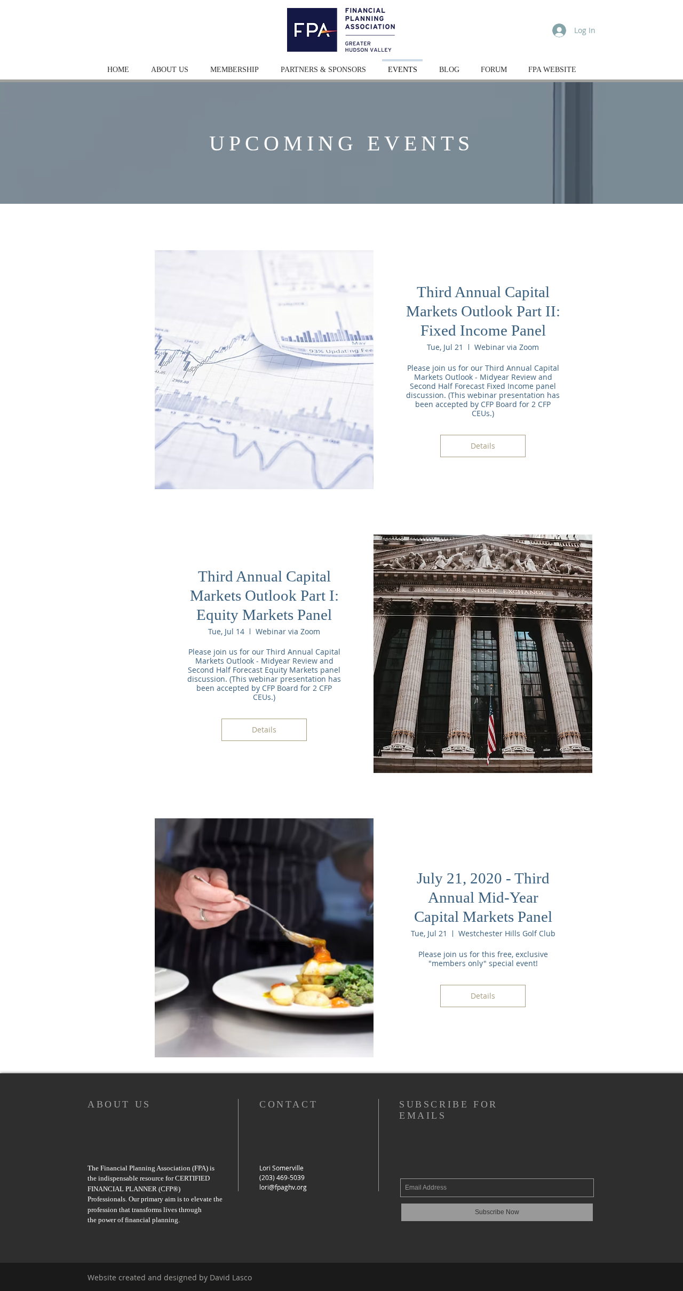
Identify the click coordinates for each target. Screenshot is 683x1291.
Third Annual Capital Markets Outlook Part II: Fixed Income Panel (483, 311)
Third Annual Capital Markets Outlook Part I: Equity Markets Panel (264, 595)
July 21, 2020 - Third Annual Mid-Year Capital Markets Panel (483, 897)
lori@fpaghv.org (283, 1187)
